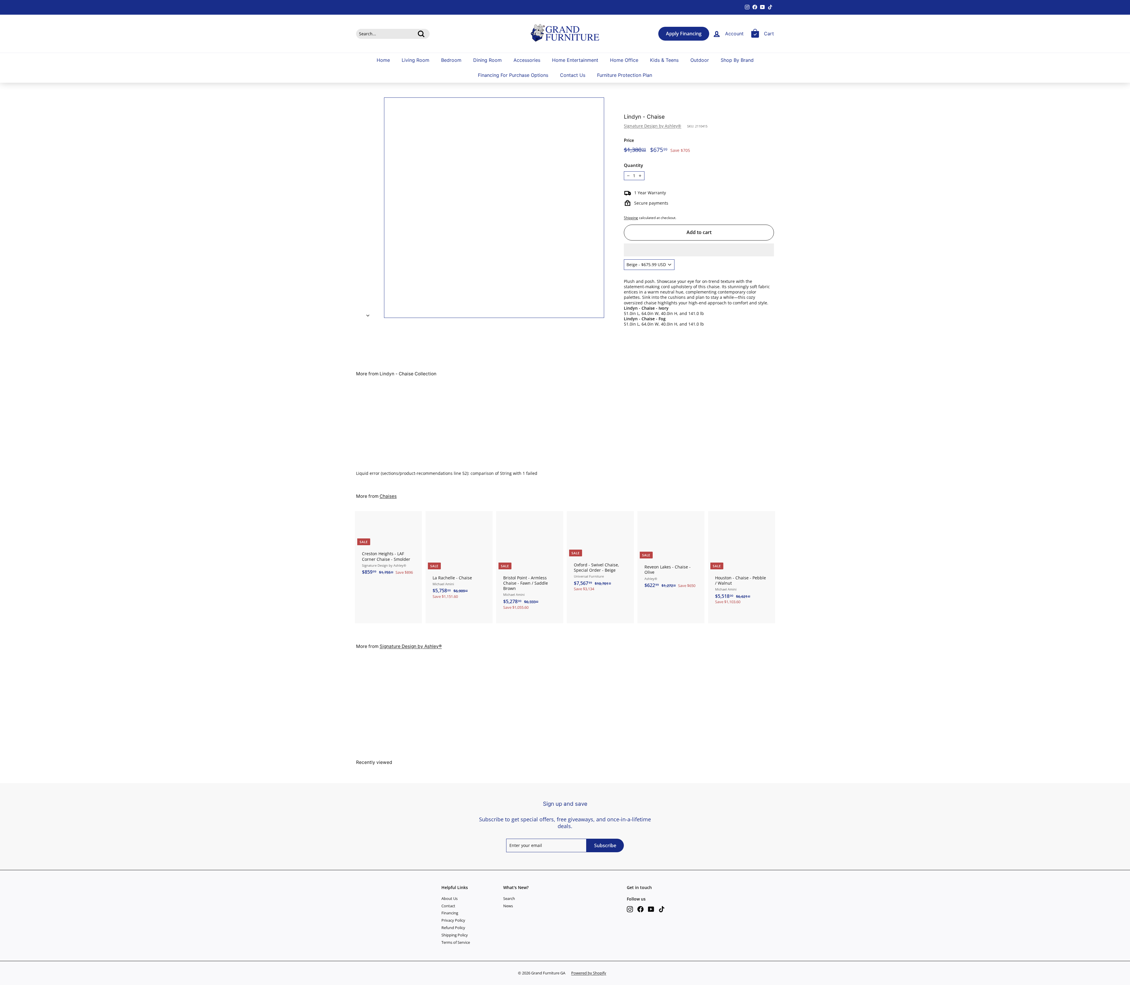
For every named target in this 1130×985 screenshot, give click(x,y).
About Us (449, 898)
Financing (449, 913)
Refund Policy (453, 927)
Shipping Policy (454, 935)
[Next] (368, 313)
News (508, 905)
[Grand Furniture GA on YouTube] (651, 909)
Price (629, 140)
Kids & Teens (664, 60)
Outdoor (699, 60)
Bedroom (451, 60)
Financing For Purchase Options (513, 75)
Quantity (633, 165)
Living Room (415, 60)
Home (383, 60)
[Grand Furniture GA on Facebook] (640, 909)
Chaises (388, 496)
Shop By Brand (737, 60)
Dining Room (487, 60)
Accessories (527, 60)
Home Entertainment (575, 60)
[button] (699, 249)
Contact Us (572, 75)
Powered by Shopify (588, 973)
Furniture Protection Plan (624, 75)
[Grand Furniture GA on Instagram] (630, 909)
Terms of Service (455, 942)
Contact (448, 905)
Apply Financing (684, 33)
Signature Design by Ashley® (652, 126)
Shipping (631, 217)
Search (509, 898)
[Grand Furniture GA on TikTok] (662, 909)
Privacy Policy (453, 920)
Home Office (624, 60)
